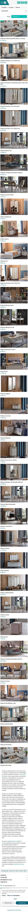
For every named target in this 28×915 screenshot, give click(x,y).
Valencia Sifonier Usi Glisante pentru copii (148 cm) (13, 83)
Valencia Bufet (4, 570)
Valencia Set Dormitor (6, 724)
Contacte (3, 882)
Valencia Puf (4, 637)
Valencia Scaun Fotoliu (6, 195)
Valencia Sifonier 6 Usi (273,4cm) (10, 106)
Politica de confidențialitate (13, 895)
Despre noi (12, 871)
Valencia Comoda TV (6, 526)
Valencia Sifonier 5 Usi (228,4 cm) (10, 128)
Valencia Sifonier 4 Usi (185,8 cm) (10, 60)
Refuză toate (8, 903)
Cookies (4, 895)
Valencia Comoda (5, 416)
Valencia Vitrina (4, 548)
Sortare (9, 16)
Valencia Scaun (4, 615)
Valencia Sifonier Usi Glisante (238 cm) (11, 482)
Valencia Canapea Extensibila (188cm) (11, 172)
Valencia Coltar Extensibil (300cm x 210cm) (12, 38)
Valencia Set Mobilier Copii (8, 703)
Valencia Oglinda (5, 393)
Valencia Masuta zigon (6, 305)
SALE (25, 870)
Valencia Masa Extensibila (7, 504)
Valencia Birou (4, 239)
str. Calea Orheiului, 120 (8, 885)
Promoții (21, 871)
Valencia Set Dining (5, 744)
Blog (17, 871)
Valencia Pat (3, 261)
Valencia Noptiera (5, 438)
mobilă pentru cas (18, 864)
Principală (4, 7)
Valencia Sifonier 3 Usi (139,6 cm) (10, 283)
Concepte (11, 7)
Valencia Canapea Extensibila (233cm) (11, 659)
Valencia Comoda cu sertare (8, 460)
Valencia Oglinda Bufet (6, 592)
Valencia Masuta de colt (7, 327)
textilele (5, 776)
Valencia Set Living (5, 765)
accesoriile (23, 774)
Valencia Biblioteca (5, 217)
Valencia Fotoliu (5, 681)
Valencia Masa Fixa (5, 150)
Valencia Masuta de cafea (7, 349)
